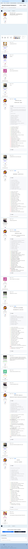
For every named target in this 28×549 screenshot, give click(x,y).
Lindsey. (5, 59)
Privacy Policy (5, 546)
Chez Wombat (5, 296)
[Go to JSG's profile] (5, 71)
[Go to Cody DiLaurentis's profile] (17, 38)
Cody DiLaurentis (5, 159)
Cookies (11, 546)
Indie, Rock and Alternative (12, 7)
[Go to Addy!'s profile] (5, 371)
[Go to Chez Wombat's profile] (5, 293)
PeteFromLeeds (5, 46)
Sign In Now (19, 531)
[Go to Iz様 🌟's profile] (5, 513)
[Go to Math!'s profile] (5, 14)
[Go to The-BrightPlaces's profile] (5, 220)
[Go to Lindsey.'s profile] (16, 38)
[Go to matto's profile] (19, 38)
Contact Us (9, 546)
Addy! (5, 374)
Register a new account (8, 531)
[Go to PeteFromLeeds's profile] (5, 44)
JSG (5, 73)
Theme (2, 546)
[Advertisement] (14, 29)
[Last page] (10, 11)
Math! (3, 7)
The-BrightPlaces (5, 223)
